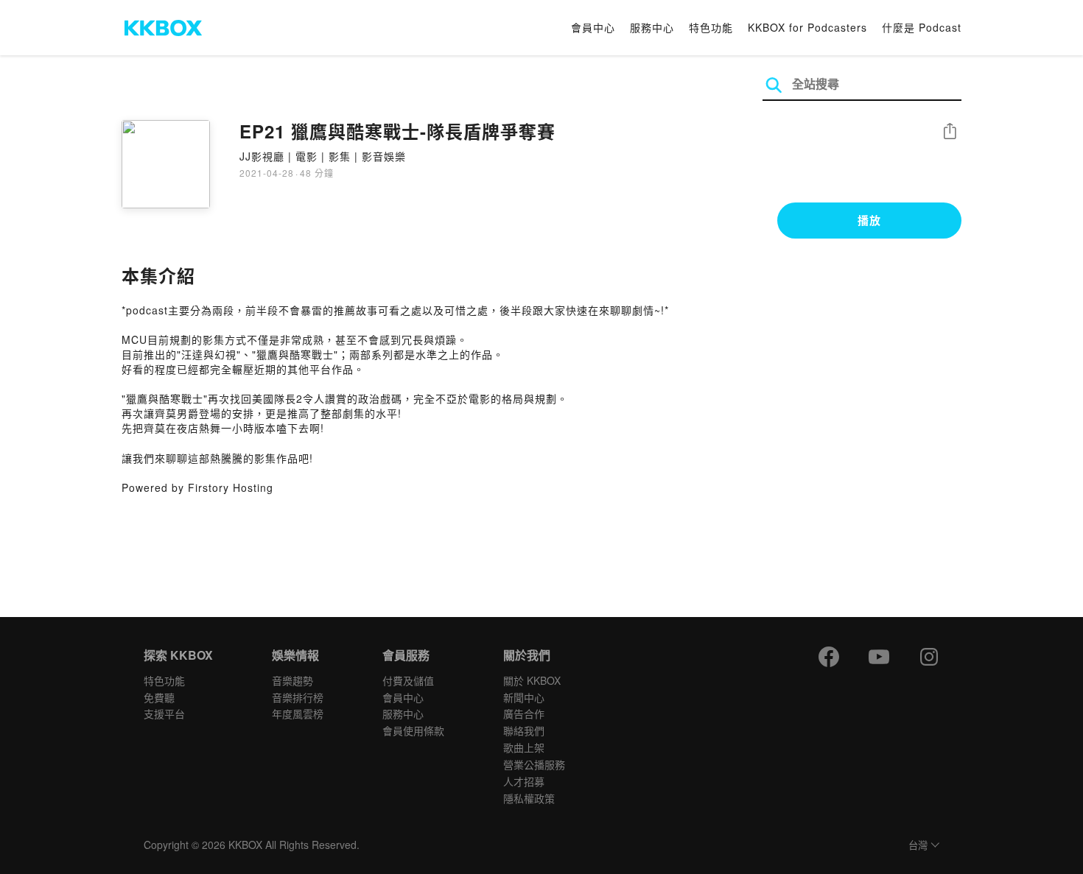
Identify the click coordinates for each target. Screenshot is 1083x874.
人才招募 (523, 781)
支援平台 (164, 713)
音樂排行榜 (297, 697)
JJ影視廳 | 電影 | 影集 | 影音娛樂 (322, 156)
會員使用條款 (413, 730)
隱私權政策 (529, 798)
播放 (869, 220)
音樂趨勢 (292, 680)
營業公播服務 (534, 764)
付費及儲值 (408, 680)
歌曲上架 (523, 747)
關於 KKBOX (532, 680)
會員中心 (593, 27)
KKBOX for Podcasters (807, 27)
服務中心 (652, 27)
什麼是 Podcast (921, 27)
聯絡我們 (523, 730)
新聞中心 (523, 697)
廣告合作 (523, 713)
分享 (949, 132)
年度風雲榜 (297, 713)
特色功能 (711, 27)
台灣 (918, 845)
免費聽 (159, 697)
